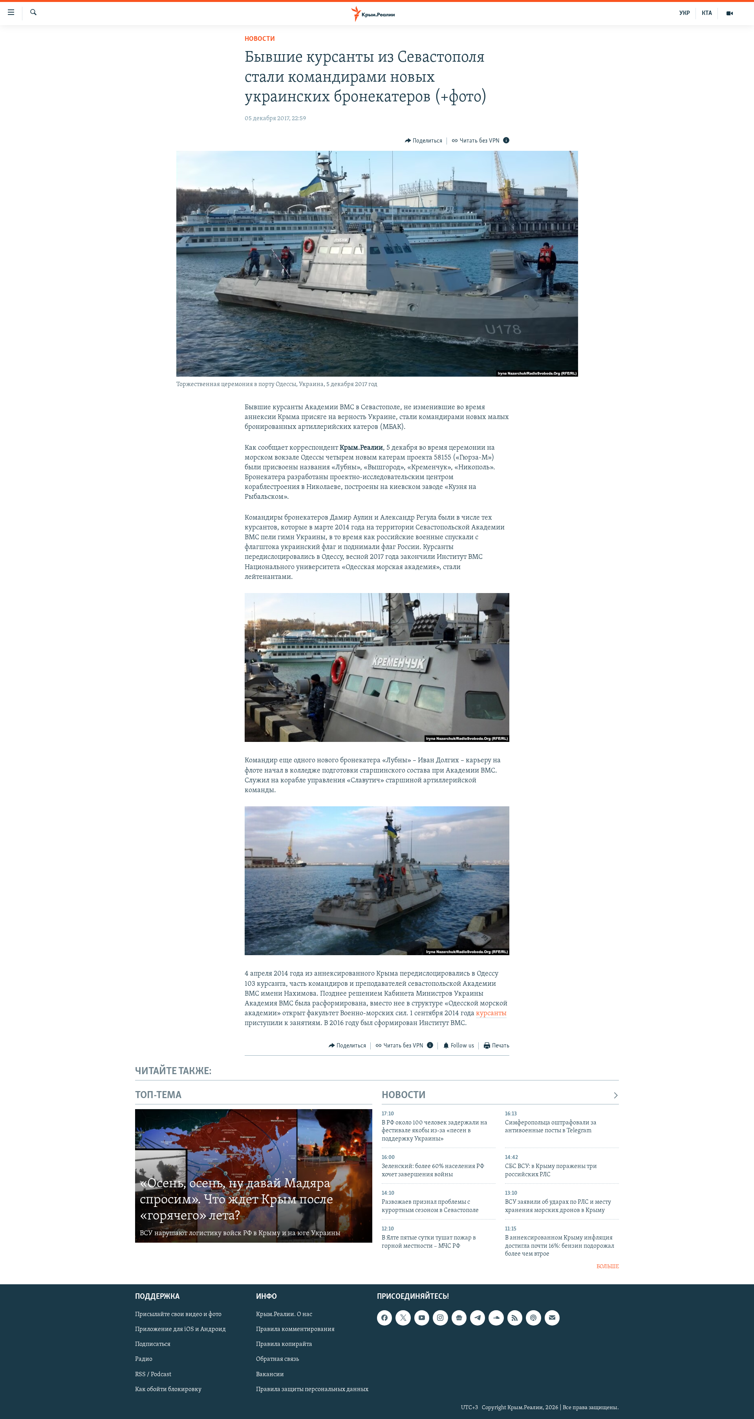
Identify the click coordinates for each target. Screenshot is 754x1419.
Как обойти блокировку (168, 1389)
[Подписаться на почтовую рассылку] (552, 1317)
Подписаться (152, 1344)
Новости (260, 39)
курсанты (491, 1013)
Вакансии (270, 1374)
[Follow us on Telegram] (477, 1317)
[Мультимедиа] (729, 13)
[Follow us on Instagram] (440, 1317)
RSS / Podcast (153, 1374)
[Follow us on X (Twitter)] (402, 1317)
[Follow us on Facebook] (384, 1317)
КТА (707, 13)
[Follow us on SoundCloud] (496, 1317)
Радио (143, 1359)
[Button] (424, 141)
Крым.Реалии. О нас (284, 1314)
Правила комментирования (295, 1329)
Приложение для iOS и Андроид (180, 1329)
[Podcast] (533, 1317)
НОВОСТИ (404, 1095)
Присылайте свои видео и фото (178, 1314)
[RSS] (514, 1317)
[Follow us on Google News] (459, 1317)
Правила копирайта (284, 1344)
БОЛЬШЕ (608, 1267)
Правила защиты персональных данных (312, 1389)
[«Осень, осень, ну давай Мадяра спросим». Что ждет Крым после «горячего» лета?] (253, 1176)
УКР (684, 13)
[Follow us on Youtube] (421, 1317)
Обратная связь (277, 1359)
